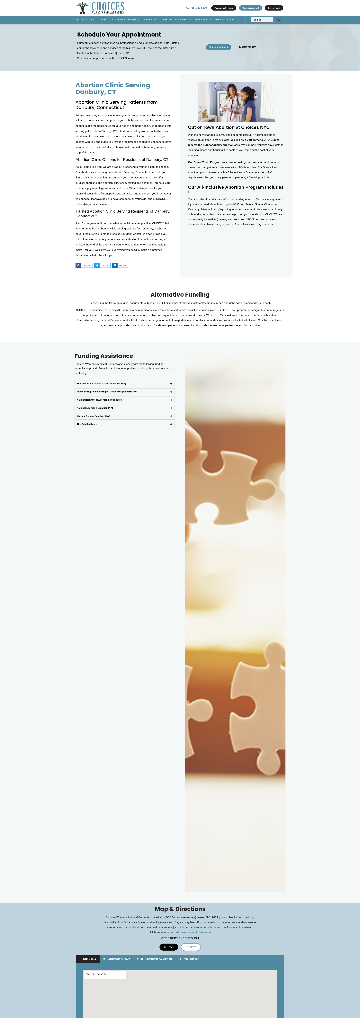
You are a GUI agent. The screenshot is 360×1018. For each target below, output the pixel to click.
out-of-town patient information (191, 932)
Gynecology (104, 20)
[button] (278, 19)
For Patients (182, 20)
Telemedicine (149, 20)
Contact (231, 20)
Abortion (87, 20)
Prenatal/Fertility (126, 20)
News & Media (202, 20)
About (218, 20)
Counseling (166, 20)
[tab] (125, 383)
